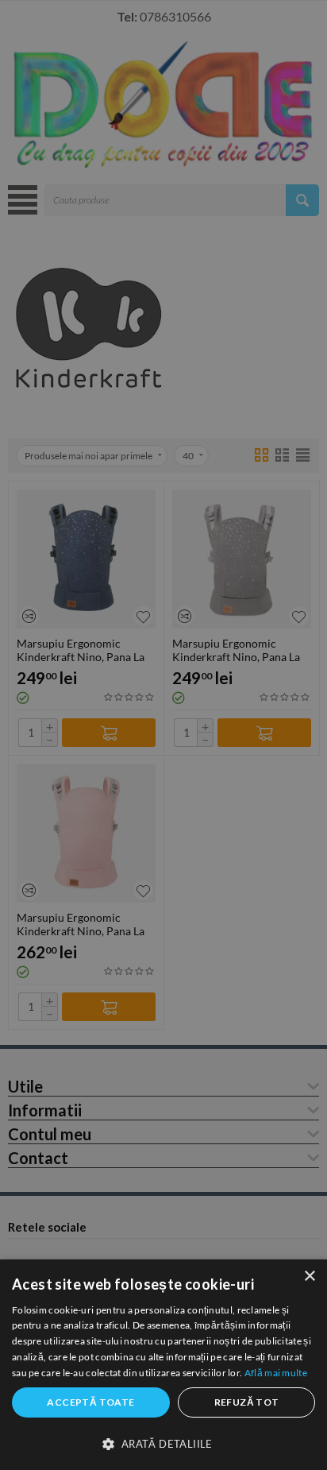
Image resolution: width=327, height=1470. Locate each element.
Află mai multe (275, 1373)
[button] (163, 1443)
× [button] (309, 1276)
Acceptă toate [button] (90, 1402)
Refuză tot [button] (246, 1402)
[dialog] (163, 1364)
